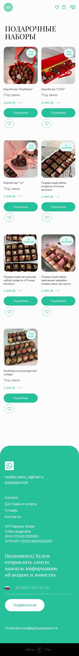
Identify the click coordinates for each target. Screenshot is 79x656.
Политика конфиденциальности (31, 628)
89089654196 (16, 483)
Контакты (13, 517)
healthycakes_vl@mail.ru (24, 477)
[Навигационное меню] (72, 7)
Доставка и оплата (20, 504)
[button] (57, 7)
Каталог (11, 498)
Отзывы (11, 510)
